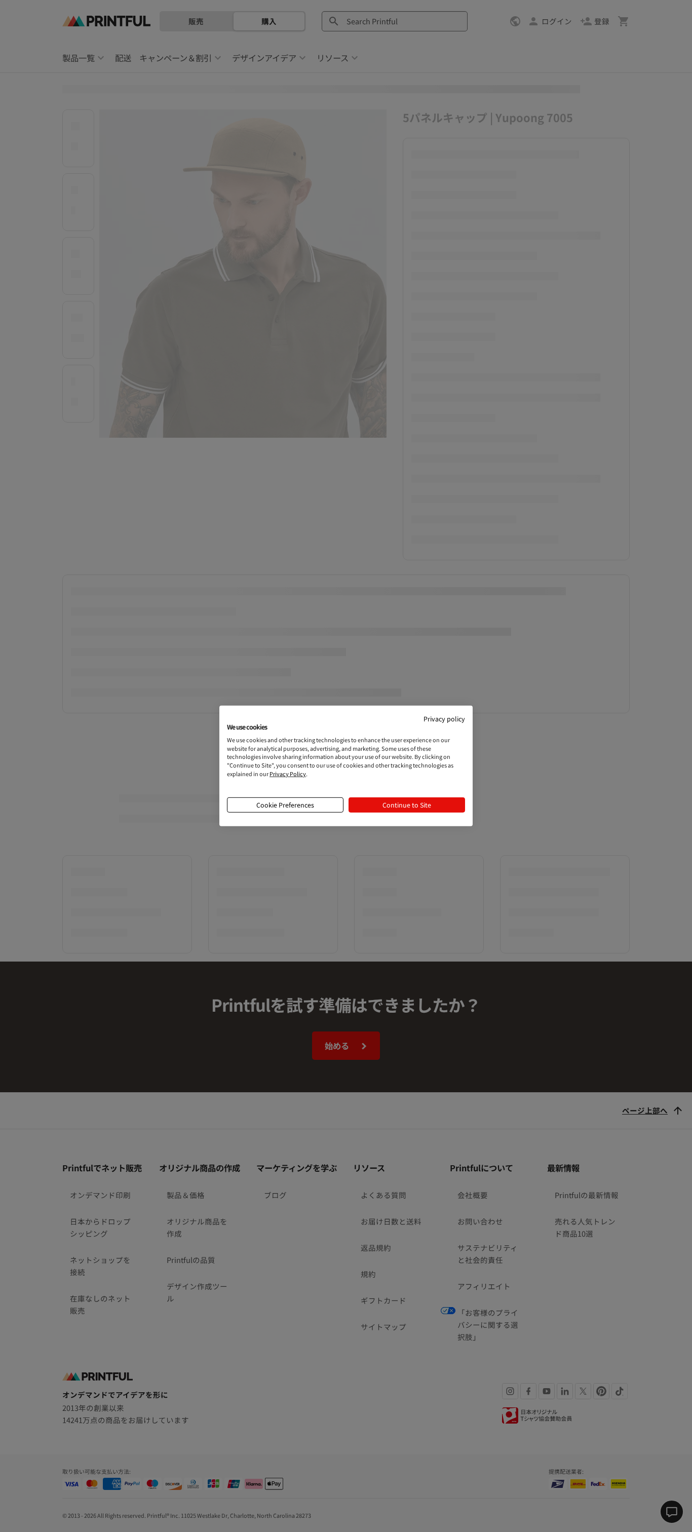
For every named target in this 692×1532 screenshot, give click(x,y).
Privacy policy (444, 718)
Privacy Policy (288, 774)
